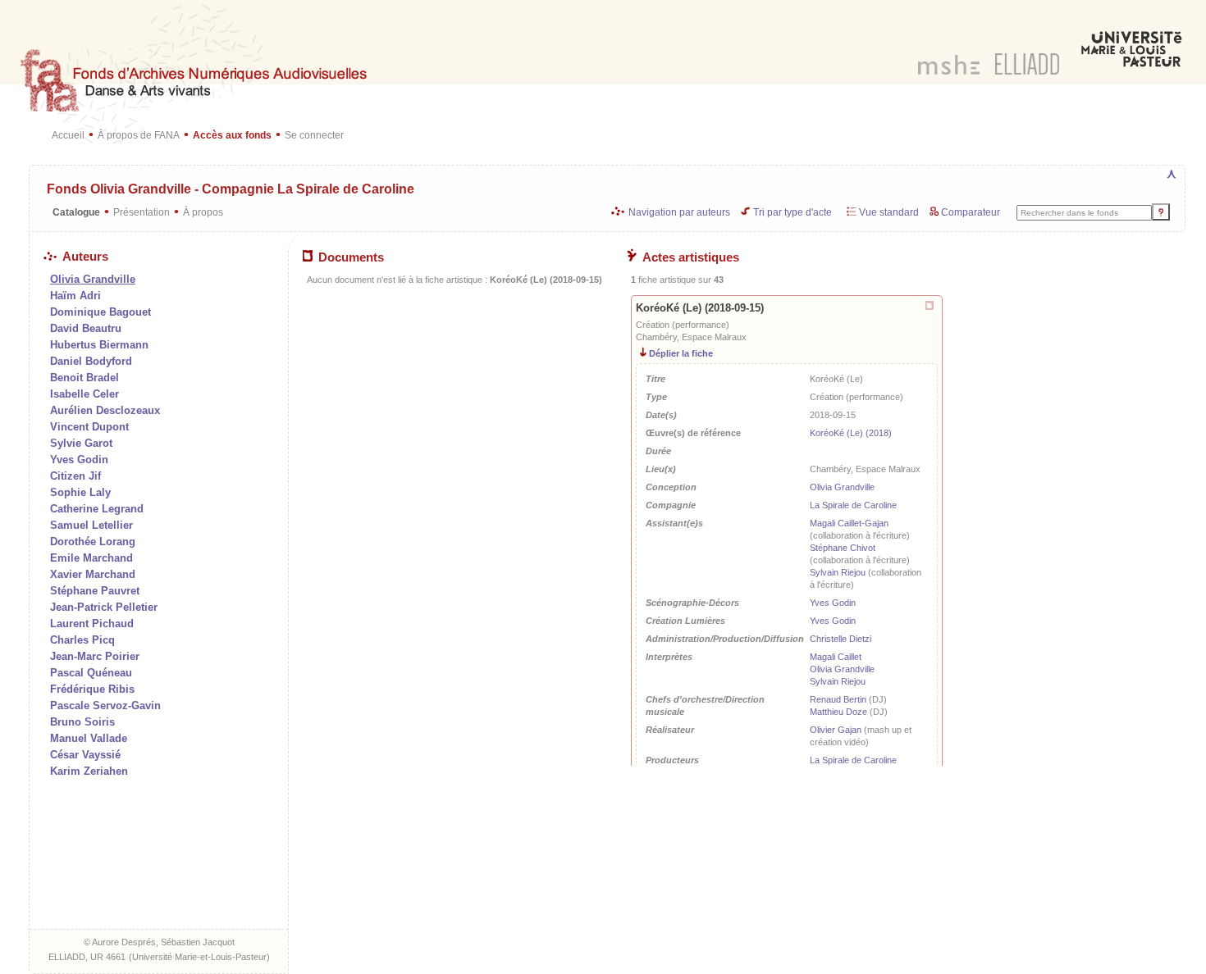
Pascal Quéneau (91, 673)
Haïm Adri (75, 295)
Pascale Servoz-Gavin (105, 705)
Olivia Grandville (842, 487)
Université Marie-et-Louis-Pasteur (199, 957)
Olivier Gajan (835, 730)
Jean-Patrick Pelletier (104, 607)
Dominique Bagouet (100, 312)
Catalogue (76, 212)
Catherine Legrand (97, 509)
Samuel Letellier (91, 525)
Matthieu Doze (838, 712)
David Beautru (85, 328)
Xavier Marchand (92, 574)
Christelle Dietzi (840, 639)
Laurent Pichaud (92, 623)
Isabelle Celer (84, 394)
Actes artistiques (690, 257)
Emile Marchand (91, 558)
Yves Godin (79, 459)
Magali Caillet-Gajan (849, 523)
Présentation (141, 212)
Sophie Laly (80, 492)
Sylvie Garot (81, 443)
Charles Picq (82, 640)
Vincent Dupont (89, 427)
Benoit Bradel (84, 377)
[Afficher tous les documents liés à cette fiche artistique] (931, 306)
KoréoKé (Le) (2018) (851, 433)
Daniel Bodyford (91, 361)
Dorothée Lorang (92, 541)
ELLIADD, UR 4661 (87, 957)
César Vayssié (85, 755)
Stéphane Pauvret (94, 591)
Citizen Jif (75, 476)
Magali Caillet (835, 657)
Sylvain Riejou (838, 572)
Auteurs (85, 256)
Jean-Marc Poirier (94, 656)
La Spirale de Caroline (853, 505)
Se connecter (314, 135)
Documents (351, 257)
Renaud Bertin (838, 699)
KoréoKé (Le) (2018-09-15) (700, 308)
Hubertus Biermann (99, 345)
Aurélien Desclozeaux (105, 410)
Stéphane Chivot (842, 548)
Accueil (68, 135)
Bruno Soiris (82, 722)
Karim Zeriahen (89, 771)
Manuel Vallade (88, 738)
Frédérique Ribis (92, 689)
